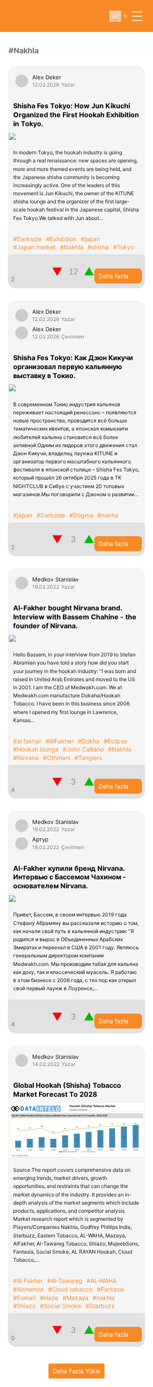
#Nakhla (71, 247)
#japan (90, 239)
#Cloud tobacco (70, 1289)
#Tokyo (123, 247)
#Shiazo (24, 1305)
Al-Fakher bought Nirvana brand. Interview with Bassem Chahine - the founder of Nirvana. (74, 617)
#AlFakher (59, 741)
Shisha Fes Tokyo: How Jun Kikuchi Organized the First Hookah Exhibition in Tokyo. (76, 114)
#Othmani (56, 757)
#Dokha (88, 741)
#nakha (107, 515)
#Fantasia (110, 1289)
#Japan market (34, 247)
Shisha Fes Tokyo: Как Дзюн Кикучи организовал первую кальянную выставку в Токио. (73, 366)
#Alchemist (28, 1289)
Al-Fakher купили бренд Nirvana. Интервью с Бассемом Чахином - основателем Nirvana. (69, 877)
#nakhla (104, 1297)
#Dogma (81, 515)
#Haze (49, 1297)
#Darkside (27, 239)
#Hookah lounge (36, 749)
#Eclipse (115, 741)
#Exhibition (61, 239)
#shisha (98, 247)
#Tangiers (88, 757)
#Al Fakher (28, 1280)
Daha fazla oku (113, 277)
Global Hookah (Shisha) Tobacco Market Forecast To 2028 (67, 1089)
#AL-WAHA (101, 1280)
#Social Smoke (60, 1305)
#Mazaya (75, 1297)
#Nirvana (26, 757)
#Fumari (24, 1297)
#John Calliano (83, 749)
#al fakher (27, 741)
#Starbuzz (100, 1305)
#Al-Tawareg (64, 1280)
